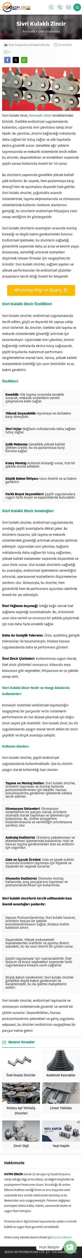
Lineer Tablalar (61, 1108)
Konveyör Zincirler (39, 45)
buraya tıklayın (62, 1237)
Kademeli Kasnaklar (61, 1075)
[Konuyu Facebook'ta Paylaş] (7, 60)
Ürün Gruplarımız (49, 31)
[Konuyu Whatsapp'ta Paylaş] (24, 60)
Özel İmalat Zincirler (21, 1075)
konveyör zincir (40, 115)
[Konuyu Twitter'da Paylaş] (16, 60)
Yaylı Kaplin (61, 1146)
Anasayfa (28, 31)
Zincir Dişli (21, 1146)
